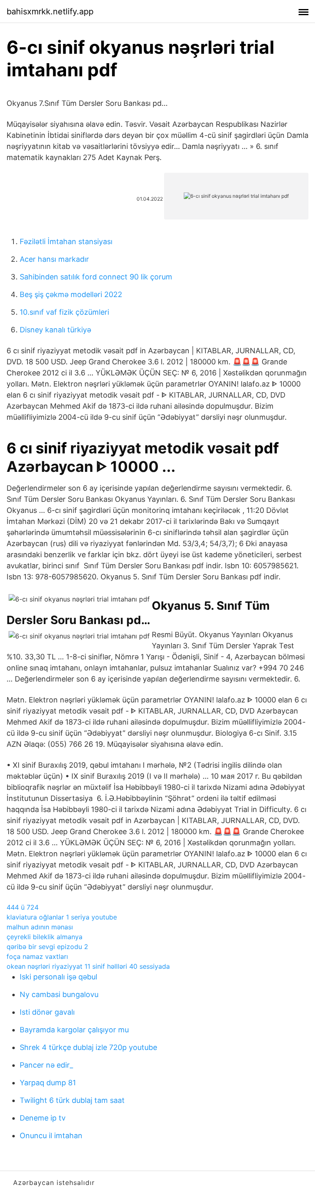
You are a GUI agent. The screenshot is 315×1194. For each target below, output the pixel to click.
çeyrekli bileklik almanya (44, 937)
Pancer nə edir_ (46, 1065)
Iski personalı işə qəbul (58, 976)
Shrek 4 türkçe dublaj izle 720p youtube (88, 1047)
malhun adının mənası (40, 927)
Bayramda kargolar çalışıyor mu (74, 1029)
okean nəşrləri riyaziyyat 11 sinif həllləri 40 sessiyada (88, 966)
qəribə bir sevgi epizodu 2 (47, 946)
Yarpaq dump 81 (48, 1082)
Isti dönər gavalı (47, 1012)
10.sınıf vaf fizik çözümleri (64, 312)
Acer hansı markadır (54, 259)
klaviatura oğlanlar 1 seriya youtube (62, 917)
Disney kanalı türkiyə (55, 329)
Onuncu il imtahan (51, 1135)
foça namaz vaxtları (37, 956)
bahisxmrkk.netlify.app (50, 11)
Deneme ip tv (43, 1118)
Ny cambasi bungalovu (59, 994)
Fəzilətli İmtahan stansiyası (66, 241)
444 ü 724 (23, 907)
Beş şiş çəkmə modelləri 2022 (71, 294)
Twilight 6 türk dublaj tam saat (72, 1100)
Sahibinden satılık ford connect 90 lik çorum (96, 276)
